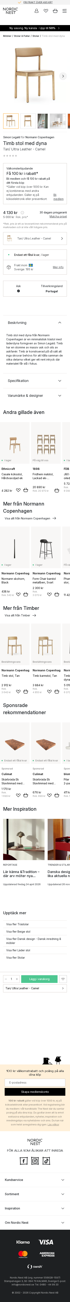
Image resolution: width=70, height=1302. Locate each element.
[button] (10, 156)
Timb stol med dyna (53, 36)
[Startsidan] (10, 11)
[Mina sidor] (36, 10)
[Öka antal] (17, 979)
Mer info (58, 267)
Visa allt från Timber (17, 615)
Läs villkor (53, 1124)
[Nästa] (63, 76)
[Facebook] (23, 1160)
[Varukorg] (55, 10)
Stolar (35, 36)
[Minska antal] (6, 979)
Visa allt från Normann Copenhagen (27, 518)
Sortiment (12, 1194)
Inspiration (12, 1208)
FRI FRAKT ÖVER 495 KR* (38, 2)
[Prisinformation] (22, 212)
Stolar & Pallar (22, 36)
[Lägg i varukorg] (25, 490)
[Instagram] (35, 1160)
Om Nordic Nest (16, 1222)
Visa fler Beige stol (18, 931)
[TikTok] (46, 1160)
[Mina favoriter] (46, 10)
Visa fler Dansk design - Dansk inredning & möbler (33, 941)
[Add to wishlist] (18, 490)
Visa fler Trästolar (17, 924)
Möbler (7, 36)
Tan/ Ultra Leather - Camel (22, 988)
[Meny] (64, 10)
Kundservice (14, 1179)
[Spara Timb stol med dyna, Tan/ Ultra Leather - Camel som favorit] (63, 979)
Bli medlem (58, 197)
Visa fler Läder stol (18, 950)
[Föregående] (7, 76)
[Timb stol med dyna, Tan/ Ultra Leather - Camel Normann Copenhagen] (35, 75)
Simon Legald (11, 137)
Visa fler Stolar (15, 957)
